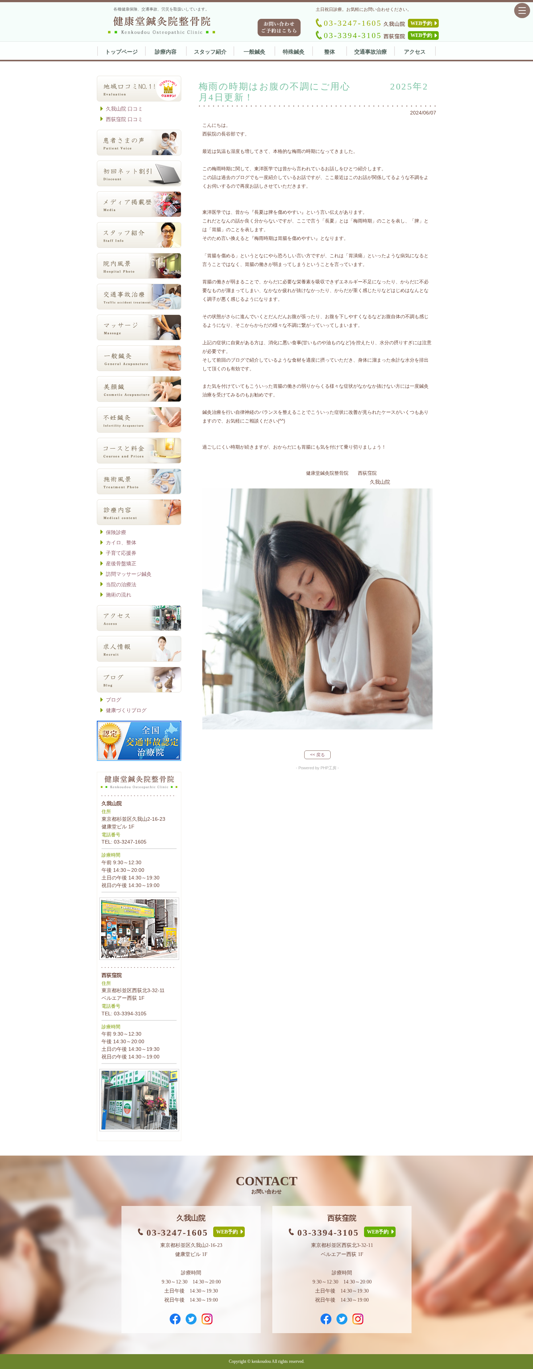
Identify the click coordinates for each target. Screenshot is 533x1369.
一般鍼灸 (254, 51)
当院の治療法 (121, 584)
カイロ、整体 (121, 542)
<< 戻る (317, 754)
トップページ (121, 51)
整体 (329, 51)
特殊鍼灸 (294, 51)
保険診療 (116, 532)
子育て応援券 (121, 553)
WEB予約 (421, 23)
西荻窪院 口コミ (124, 119)
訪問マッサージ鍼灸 (129, 574)
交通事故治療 (370, 51)
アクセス (415, 51)
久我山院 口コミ (124, 109)
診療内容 (166, 51)
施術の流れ (118, 595)
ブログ (113, 700)
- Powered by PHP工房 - (317, 768)
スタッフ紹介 (210, 51)
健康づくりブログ (126, 710)
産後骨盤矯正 (121, 563)
